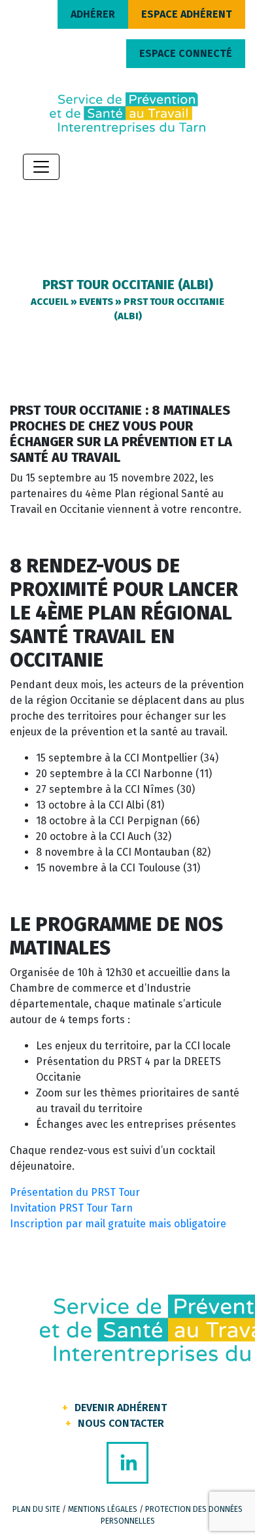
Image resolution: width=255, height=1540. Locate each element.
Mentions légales (102, 1509)
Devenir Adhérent (121, 1407)
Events (96, 301)
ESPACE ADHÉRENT (186, 14)
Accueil (50, 301)
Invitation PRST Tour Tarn (71, 1208)
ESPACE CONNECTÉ (185, 53)
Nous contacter (121, 1423)
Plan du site (36, 1509)
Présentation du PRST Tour (75, 1192)
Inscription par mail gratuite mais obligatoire (118, 1223)
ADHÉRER (93, 14)
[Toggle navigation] (41, 167)
